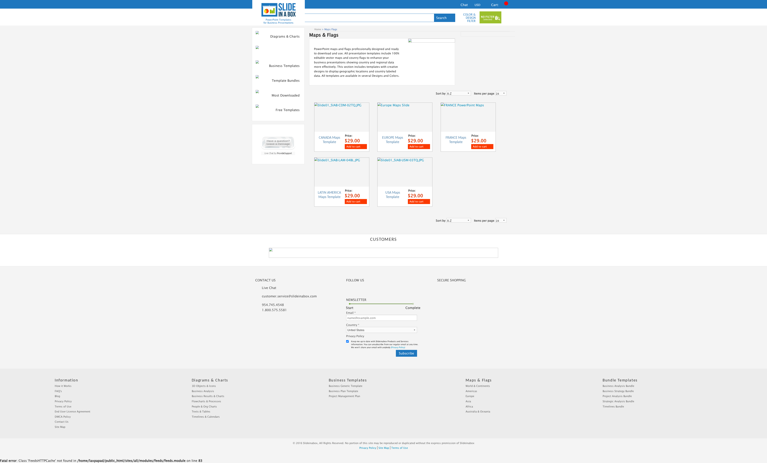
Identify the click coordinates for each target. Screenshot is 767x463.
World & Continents (478, 385)
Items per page (484, 93)
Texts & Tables (201, 411)
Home (317, 29)
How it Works (63, 385)
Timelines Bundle (613, 406)
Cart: (495, 5)
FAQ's (58, 391)
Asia (468, 401)
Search (441, 18)
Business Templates (284, 66)
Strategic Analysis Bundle (618, 401)
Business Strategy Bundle (618, 391)
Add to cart (353, 146)
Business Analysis (203, 391)
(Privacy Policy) (398, 347)
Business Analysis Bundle (618, 385)
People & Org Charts (204, 406)
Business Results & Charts (208, 396)
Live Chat (269, 288)
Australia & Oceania (478, 411)
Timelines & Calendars (206, 416)
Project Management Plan (344, 396)
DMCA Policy (63, 416)
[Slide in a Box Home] (278, 10)
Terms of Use (63, 406)
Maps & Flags (289, 51)
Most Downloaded (286, 95)
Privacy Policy (355, 336)
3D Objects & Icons (204, 385)
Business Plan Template (343, 391)
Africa (469, 406)
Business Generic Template (345, 385)
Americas (471, 391)
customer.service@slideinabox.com (289, 296)
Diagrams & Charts (285, 36)
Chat (464, 5)
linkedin (363, 290)
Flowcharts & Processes (206, 401)
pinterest (385, 290)
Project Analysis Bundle (617, 396)
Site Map (60, 426)
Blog (57, 396)
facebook (352, 290)
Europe (470, 396)
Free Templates (288, 110)
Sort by (440, 93)
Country (352, 325)
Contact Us (62, 421)
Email (351, 312)
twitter (374, 290)
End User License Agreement (72, 411)
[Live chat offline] (278, 142)
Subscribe (406, 353)
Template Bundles (286, 80)
